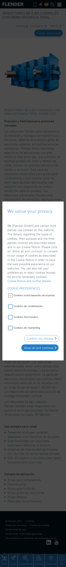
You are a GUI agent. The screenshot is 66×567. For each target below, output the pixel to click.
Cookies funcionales (26, 316)
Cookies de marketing (27, 327)
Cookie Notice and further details (29, 281)
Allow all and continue (38, 348)
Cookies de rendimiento (28, 306)
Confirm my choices (40, 338)
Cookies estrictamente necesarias (34, 295)
